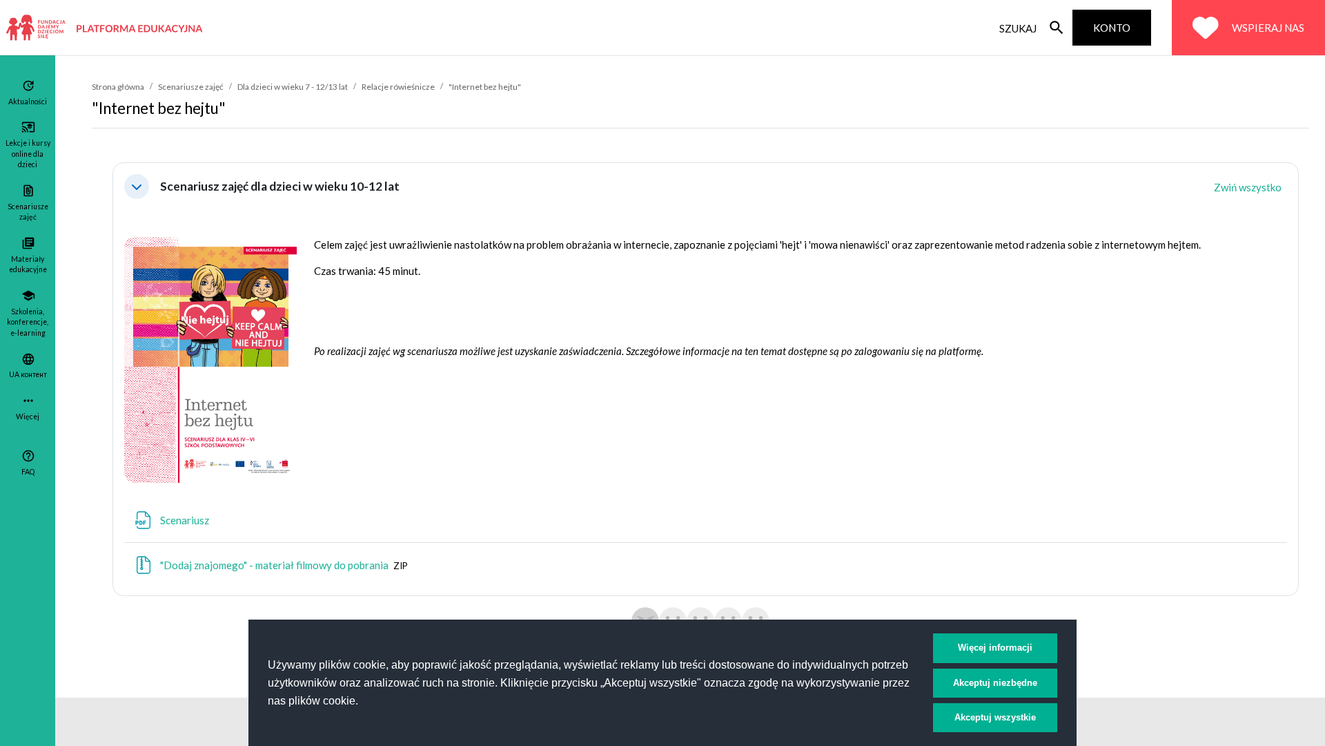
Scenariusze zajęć (191, 87)
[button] (136, 186)
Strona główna (118, 87)
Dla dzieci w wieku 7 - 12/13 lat (292, 87)
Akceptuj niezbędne (995, 683)
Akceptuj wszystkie (995, 717)
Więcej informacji (995, 647)
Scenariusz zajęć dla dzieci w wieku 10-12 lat (280, 186)
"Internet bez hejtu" (485, 87)
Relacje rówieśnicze (398, 87)
